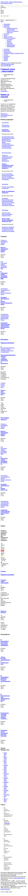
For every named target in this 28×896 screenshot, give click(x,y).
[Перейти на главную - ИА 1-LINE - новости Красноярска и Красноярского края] (14, 3)
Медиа (6, 60)
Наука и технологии (12, 31)
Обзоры (9, 41)
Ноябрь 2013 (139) (6, 788)
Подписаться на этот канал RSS (7, 116)
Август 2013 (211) (6, 800)
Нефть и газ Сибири (9, 38)
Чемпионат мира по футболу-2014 (14, 53)
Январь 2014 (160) (6, 779)
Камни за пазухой (5, 95)
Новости (9, 42)
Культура (6, 34)
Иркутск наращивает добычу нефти (4, 249)
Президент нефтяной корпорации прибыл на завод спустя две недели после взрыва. (8, 229)
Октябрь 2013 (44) (6, 792)
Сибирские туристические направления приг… (5, 512)
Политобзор (5, 122)
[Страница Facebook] (5, 17)
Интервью (7, 56)
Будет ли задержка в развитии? (8, 192)
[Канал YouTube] (8, 17)
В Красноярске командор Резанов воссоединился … (5, 679)
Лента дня (7, 50)
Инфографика (11, 45)
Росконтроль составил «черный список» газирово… (5, 715)
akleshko (7, 823)
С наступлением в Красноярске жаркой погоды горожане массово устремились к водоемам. (8, 176)
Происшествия (8, 36)
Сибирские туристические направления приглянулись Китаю (5, 325)
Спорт (5, 35)
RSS (2, 21)
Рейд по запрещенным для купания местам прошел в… (7, 166)
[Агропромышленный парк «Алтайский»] (8, 65)
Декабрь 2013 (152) (6, 783)
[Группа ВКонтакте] (2, 17)
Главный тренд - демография (8, 70)
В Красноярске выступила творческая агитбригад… (5, 642)
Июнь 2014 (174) (5, 758)
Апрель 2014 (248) (6, 767)
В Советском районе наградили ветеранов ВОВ (4, 275)
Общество (7, 27)
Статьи (6, 54)
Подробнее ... (4, 91)
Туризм (6, 59)
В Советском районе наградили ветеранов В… (4, 460)
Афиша (6, 57)
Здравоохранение (12, 28)
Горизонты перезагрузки (6, 130)
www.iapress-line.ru (19, 878)
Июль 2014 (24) (5, 754)
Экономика (7, 24)
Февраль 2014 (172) (6, 775)
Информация (11, 46)
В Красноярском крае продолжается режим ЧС (5, 698)
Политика (6, 25)
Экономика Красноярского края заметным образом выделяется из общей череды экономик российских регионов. (8, 202)
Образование (11, 29)
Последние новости (5, 418)
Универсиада (7, 52)
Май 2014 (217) (5, 763)
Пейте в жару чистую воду (3, 392)
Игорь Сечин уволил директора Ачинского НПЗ (7, 220)
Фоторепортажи (6, 152)
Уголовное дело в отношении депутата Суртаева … (4, 734)
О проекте (10, 39)
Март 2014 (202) (5, 771)
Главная (3, 63)
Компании (10, 43)
